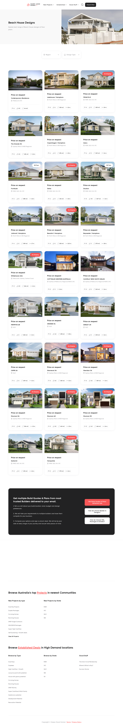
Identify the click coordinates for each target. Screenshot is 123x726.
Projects (42, 592)
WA (45, 618)
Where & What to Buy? (86, 665)
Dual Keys (11, 662)
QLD (45, 614)
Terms (69, 722)
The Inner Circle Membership (88, 662)
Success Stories (84, 669)
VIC (45, 610)
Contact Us (83, 562)
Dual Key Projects (13, 607)
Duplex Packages (13, 610)
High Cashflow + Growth (15, 669)
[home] (33, 4)
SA (44, 676)
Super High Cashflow (14, 629)
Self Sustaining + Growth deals (17, 632)
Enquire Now (90, 5)
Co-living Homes (13, 614)
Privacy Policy (76, 722)
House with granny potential (17, 676)
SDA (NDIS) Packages (14, 625)
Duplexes (11, 665)
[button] (48, 5)
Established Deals (29, 647)
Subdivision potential (14, 695)
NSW (45, 607)
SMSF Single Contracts (15, 621)
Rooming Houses (13, 618)
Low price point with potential (17, 673)
